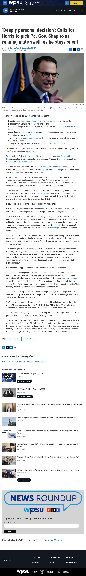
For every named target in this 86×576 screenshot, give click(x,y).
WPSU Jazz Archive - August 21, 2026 (31, 389)
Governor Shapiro (53, 228)
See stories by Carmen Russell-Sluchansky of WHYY (24, 361)
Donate (77, 3)
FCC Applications (72, 562)
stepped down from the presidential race (42, 121)
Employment (36, 557)
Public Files (70, 557)
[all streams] (83, 10)
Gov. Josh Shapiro (57, 143)
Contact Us (35, 562)
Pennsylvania (43, 193)
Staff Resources (54, 557)
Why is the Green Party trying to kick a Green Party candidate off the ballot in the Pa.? (48, 457)
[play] (5, 10)
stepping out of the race (34, 156)
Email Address (9, 523)
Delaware (35, 132)
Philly (25, 132)
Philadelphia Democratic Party (52, 167)
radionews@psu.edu (54, 540)
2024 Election (13, 339)
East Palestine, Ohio (70, 278)
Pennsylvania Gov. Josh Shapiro (19, 162)
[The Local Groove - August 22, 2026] (9, 377)
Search (51, 562)
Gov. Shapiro (28, 339)
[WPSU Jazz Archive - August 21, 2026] (9, 392)
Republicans (16, 313)
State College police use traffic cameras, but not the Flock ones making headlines (46, 418)
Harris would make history (28, 138)
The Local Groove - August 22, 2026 (30, 374)
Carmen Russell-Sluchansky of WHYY (23, 48)
